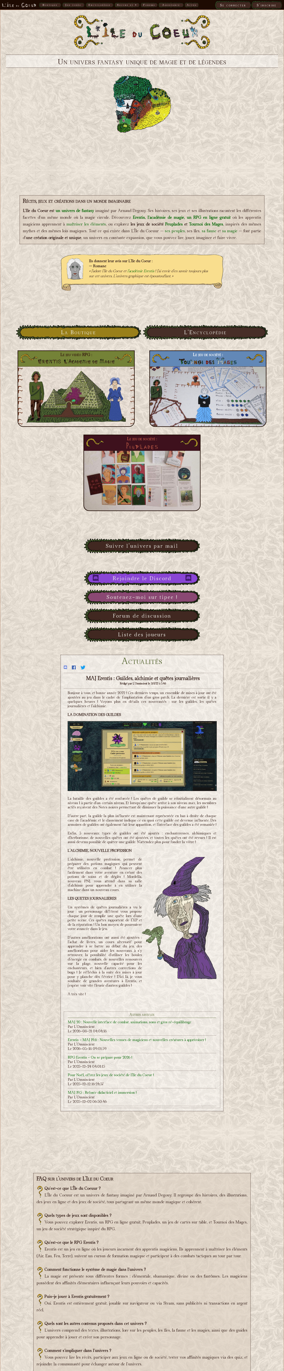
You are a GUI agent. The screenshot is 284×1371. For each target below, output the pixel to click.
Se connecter (233, 5)
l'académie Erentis (140, 271)
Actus (192, 4)
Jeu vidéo (73, 4)
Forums (149, 4)
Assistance (171, 4)
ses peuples (175, 230)
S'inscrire (266, 5)
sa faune (209, 230)
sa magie (230, 230)
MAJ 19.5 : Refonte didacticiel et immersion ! (102, 1092)
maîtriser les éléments (86, 223)
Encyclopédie (99, 4)
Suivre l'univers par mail (142, 546)
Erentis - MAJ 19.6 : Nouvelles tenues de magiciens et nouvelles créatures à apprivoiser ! (137, 1039)
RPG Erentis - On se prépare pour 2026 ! (100, 1057)
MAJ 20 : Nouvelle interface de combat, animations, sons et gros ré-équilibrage (129, 1022)
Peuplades (174, 223)
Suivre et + (127, 4)
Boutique (50, 4)
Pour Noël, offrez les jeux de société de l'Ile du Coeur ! (111, 1075)
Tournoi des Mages (206, 223)
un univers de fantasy (75, 210)
